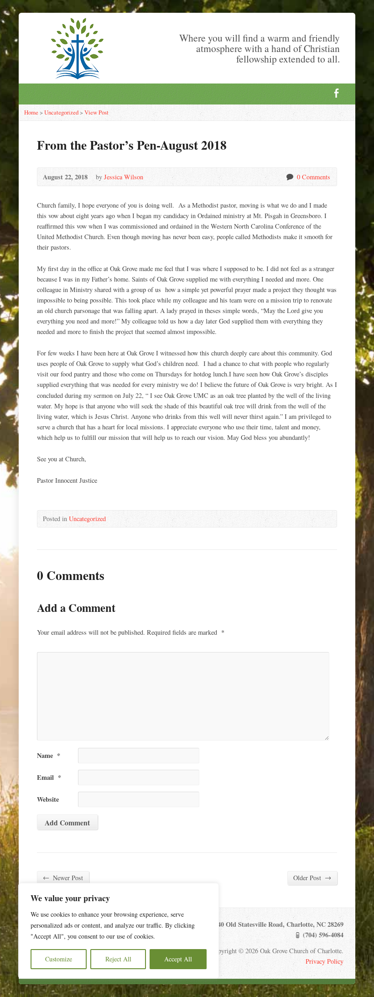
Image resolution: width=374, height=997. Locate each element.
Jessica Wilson (123, 176)
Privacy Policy (324, 961)
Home (31, 112)
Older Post (312, 877)
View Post (96, 112)
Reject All (118, 959)
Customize (58, 959)
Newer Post (63, 877)
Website (48, 799)
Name (48, 755)
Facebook (336, 93)
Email (49, 777)
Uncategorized (61, 112)
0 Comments (289, 177)
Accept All (178, 959)
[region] (118, 931)
